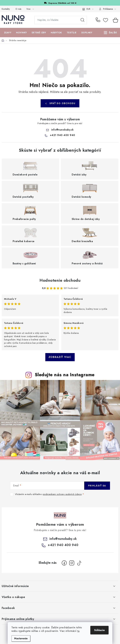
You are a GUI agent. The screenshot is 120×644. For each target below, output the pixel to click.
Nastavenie (21, 638)
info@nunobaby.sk (62, 129)
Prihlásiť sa (97, 485)
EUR (88, 8)
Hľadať (82, 20)
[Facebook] (64, 562)
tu (78, 631)
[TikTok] (79, 562)
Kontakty (6, 8)
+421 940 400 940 (99, 20)
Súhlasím (99, 630)
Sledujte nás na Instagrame (65, 374)
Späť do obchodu (62, 103)
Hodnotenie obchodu (60, 280)
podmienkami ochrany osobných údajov (62, 494)
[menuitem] (8, 32)
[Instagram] (71, 562)
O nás (18, 8)
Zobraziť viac (60, 357)
